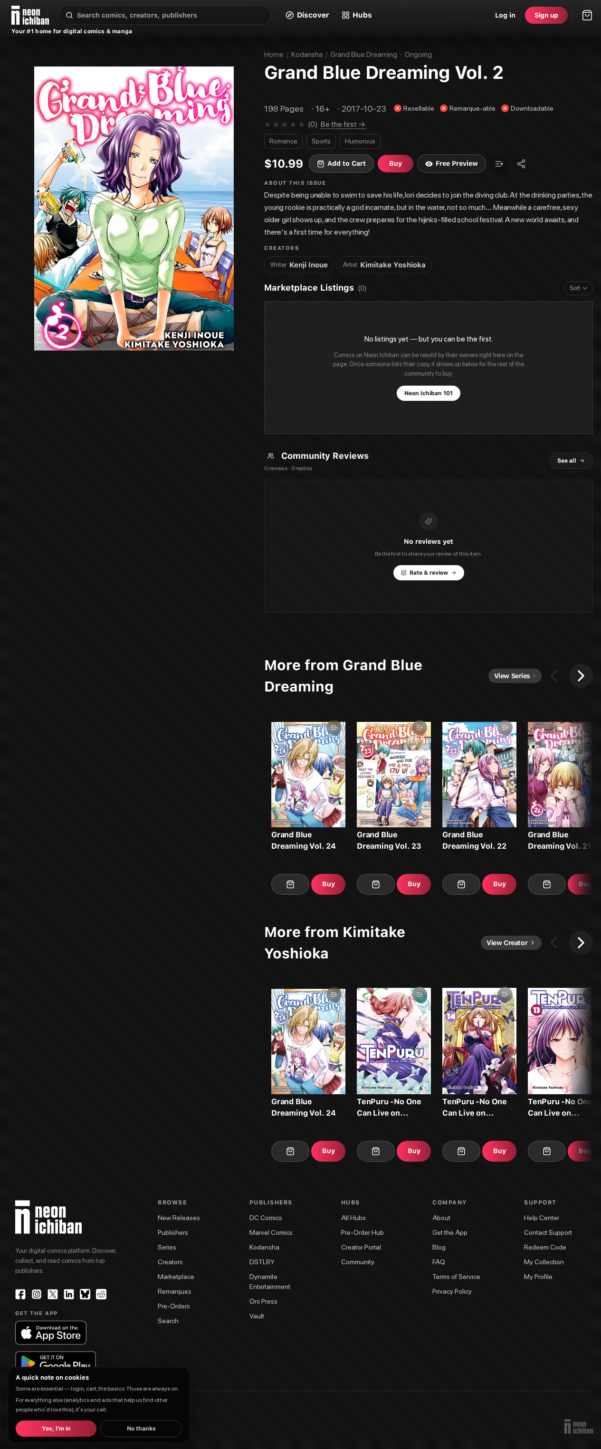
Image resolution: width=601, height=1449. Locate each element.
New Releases (179, 1218)
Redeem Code (545, 1247)
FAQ (438, 1262)
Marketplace (176, 1276)
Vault (256, 1316)
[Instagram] (36, 1294)
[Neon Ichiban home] (30, 15)
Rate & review (429, 572)
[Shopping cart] (587, 15)
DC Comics (265, 1218)
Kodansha (307, 54)
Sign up (546, 15)
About (441, 1218)
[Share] (521, 163)
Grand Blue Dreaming (363, 54)
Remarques (174, 1291)
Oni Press (263, 1301)
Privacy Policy (452, 1291)
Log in (505, 15)
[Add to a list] (499, 163)
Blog (439, 1247)
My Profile (538, 1276)
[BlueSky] (85, 1294)
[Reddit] (101, 1294)
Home (274, 54)
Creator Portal (361, 1247)
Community (357, 1262)
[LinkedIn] (69, 1294)
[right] (581, 676)
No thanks (141, 1428)
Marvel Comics (271, 1232)
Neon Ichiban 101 (428, 393)
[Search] (69, 15)
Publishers (173, 1232)
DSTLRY (262, 1262)
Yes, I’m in (56, 1428)
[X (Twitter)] (53, 1294)
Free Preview (457, 163)
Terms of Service (456, 1276)
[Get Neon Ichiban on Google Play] (55, 1363)
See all (566, 460)
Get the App (449, 1232)
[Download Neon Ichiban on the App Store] (50, 1333)
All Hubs (353, 1218)
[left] (553, 676)
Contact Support (548, 1232)
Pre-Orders (174, 1306)
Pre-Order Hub (362, 1232)
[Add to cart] (290, 884)
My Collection (544, 1262)
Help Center (541, 1218)
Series (167, 1247)
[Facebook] (20, 1294)
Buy (328, 884)
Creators (170, 1262)
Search (168, 1321)
